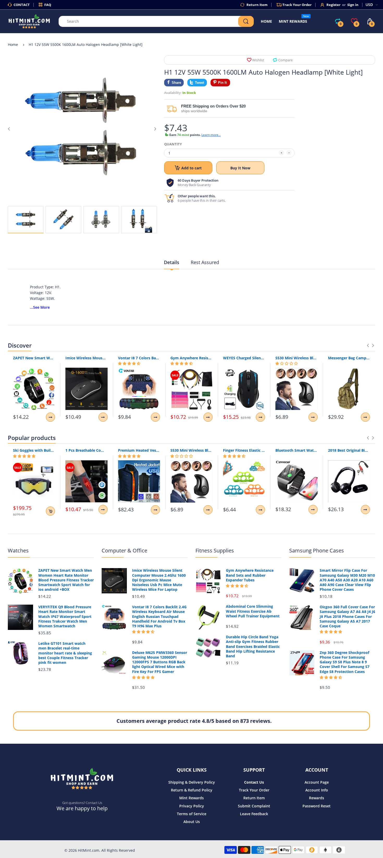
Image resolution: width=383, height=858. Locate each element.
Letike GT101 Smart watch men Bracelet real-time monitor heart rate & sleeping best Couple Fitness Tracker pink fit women (65, 653)
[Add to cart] (50, 511)
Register (333, 4)
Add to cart (191, 167)
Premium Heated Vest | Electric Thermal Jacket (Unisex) (139, 450)
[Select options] (50, 417)
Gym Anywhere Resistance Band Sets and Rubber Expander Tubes (191, 357)
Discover (20, 345)
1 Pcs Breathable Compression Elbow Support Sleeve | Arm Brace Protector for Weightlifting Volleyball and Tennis (86, 450)
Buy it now (240, 167)
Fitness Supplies (214, 550)
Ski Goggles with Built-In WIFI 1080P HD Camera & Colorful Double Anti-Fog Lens (34, 450)
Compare (285, 60)
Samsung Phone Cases (316, 550)
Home (13, 44)
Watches (18, 550)
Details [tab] (171, 262)
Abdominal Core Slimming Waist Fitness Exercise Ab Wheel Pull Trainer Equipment (253, 611)
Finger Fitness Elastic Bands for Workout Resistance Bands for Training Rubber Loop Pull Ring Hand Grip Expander (244, 450)
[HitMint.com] (29, 21)
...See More (40, 307)
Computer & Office (124, 550)
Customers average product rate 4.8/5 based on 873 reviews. (194, 720)
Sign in (353, 4)
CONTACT (22, 4)
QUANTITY (173, 144)
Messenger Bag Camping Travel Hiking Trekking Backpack (349, 357)
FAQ (47, 4)
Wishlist (258, 60)
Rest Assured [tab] (205, 262)
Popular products (32, 438)
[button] (129, 363)
